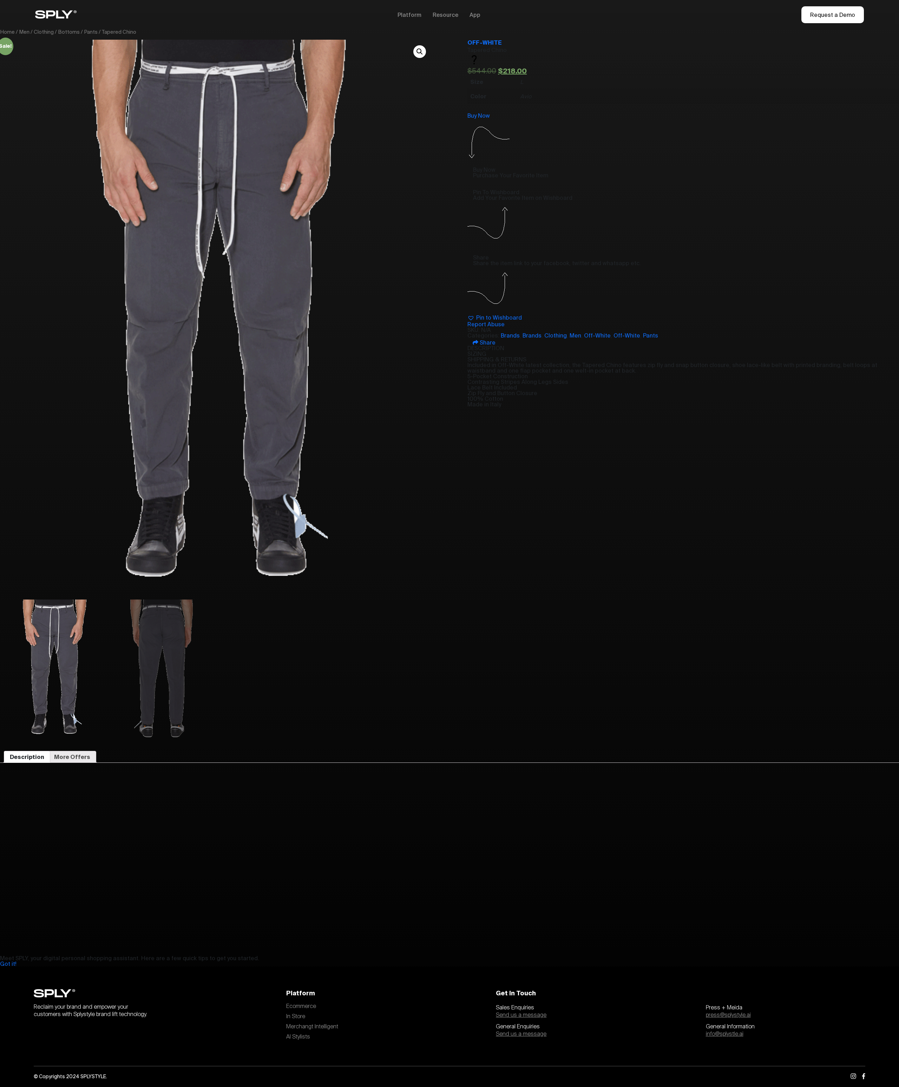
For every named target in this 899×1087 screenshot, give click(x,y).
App (475, 15)
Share (487, 342)
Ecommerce (301, 1006)
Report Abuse (486, 324)
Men (24, 32)
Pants (91, 32)
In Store (295, 1016)
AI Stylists (298, 1036)
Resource (445, 15)
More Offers (72, 757)
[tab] (27, 757)
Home (7, 32)
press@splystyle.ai (728, 1015)
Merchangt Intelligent (312, 1026)
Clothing (44, 32)
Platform (409, 15)
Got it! (8, 964)
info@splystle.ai (724, 1033)
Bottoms (69, 32)
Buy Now (478, 115)
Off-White (484, 42)
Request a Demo (832, 15)
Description (27, 757)
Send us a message (521, 1015)
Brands (510, 335)
